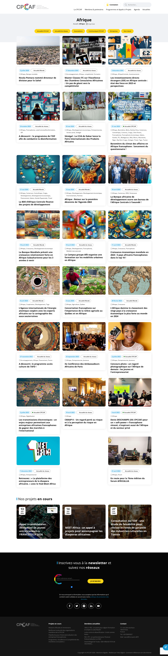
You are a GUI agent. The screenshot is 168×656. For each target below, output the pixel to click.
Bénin (127, 130)
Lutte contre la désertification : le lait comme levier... (99, 633)
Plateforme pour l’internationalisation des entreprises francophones (63, 636)
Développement (26, 196)
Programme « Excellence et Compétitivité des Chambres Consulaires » (64, 641)
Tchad (136, 140)
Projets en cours (55, 624)
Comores (124, 132)
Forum (120, 475)
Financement (25, 198)
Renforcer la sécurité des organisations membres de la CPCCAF (62, 631)
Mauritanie (141, 137)
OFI (22, 132)
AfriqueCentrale (123, 74)
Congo (130, 132)
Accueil (75, 24)
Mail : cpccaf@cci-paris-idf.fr (129, 637)
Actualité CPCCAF (43, 31)
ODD (127, 193)
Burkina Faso (134, 130)
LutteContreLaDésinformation (45, 130)
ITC (119, 137)
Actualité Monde (39, 70)
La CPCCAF (78, 9)
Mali (131, 137)
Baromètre (121, 130)
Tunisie (145, 140)
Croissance (29, 249)
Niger (114, 140)
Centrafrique (116, 132)
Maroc (135, 137)
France (50, 360)
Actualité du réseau (61, 31)
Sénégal (78, 132)
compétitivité (89, 74)
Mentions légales (102, 653)
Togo (140, 140)
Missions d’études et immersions (60, 628)
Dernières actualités (92, 624)
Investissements (134, 74)
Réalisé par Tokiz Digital (117, 653)
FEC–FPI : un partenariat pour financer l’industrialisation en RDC (97, 638)
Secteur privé (71, 132)
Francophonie (30, 130)
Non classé (127, 31)
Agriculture (75, 304)
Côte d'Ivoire (137, 132)
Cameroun (143, 130)
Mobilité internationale (74, 251)
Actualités (146, 9)
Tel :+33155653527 (126, 634)
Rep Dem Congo (122, 140)
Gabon (142, 135)
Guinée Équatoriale (41, 198)
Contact (123, 624)
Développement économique (81, 130)
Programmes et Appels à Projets (118, 9)
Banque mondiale (31, 74)
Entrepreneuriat (96, 130)
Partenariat (133, 193)
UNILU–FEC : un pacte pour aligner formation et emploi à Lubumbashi (99, 629)
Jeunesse (86, 360)
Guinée (114, 137)
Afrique (23, 74)
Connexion (114, 5)
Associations (78, 31)
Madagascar (125, 137)
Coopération (30, 304)
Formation (97, 74)
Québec (82, 304)
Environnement (71, 196)
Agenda (137, 9)
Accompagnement (72, 74)
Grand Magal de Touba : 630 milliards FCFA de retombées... (99, 643)
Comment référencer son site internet (138, 653)
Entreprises (114, 31)
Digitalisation (30, 416)
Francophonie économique (130, 135)
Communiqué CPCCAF (96, 31)
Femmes (80, 196)
